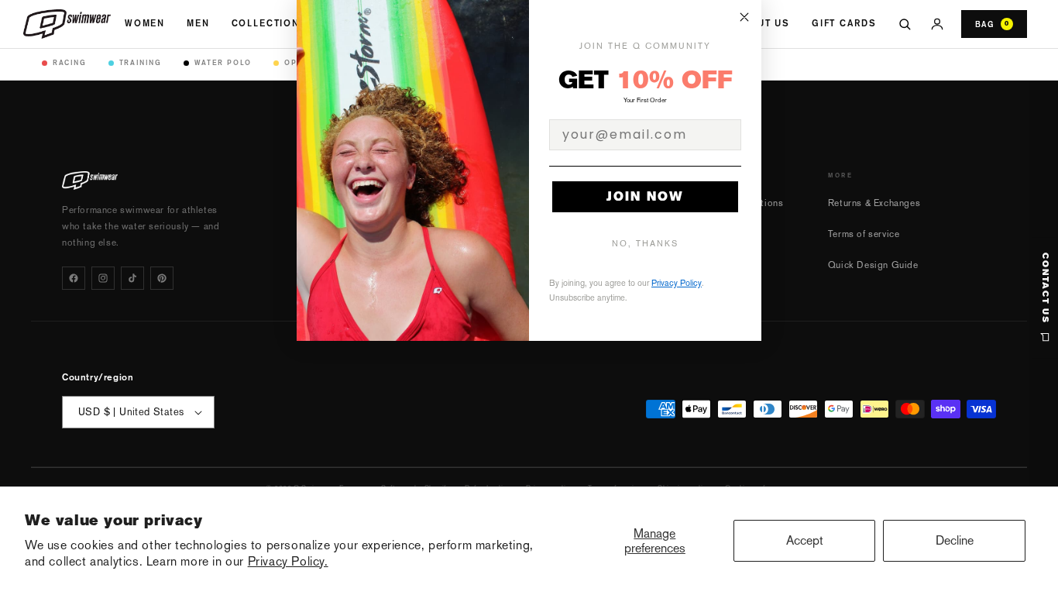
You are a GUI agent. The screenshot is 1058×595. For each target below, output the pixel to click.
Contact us (1045, 288)
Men (198, 23)
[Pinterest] (161, 278)
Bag (992, 24)
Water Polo (223, 62)
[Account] (937, 24)
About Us (762, 23)
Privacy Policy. (288, 561)
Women (145, 23)
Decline (955, 540)
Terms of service (864, 234)
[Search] (904, 24)
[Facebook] (73, 278)
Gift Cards (844, 23)
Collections (269, 23)
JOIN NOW (645, 196)
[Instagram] (103, 278)
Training (140, 62)
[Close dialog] (744, 17)
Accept (804, 540)
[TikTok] (132, 278)
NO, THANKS (645, 244)
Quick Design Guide (873, 265)
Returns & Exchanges (874, 203)
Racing (70, 62)
